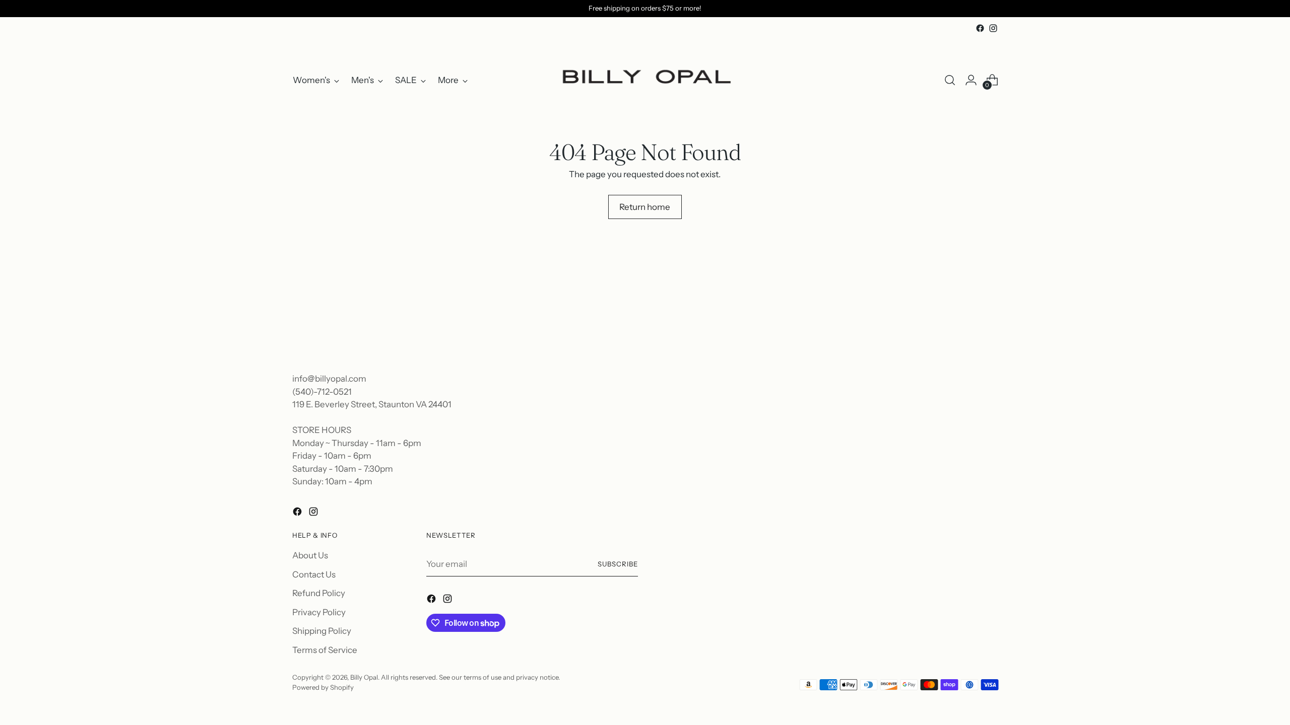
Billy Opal (364, 677)
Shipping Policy (321, 631)
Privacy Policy (319, 612)
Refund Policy (318, 593)
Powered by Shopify (323, 687)
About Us (310, 555)
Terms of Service (324, 650)
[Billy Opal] (645, 80)
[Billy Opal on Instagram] (993, 28)
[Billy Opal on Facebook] (980, 28)
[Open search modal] (950, 80)
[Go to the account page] (971, 80)
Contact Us (314, 574)
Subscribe (618, 564)
